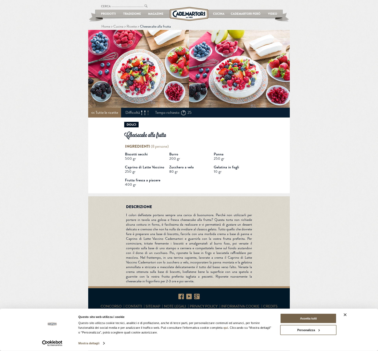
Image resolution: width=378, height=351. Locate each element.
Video (272, 14)
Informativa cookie (240, 306)
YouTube (189, 296)
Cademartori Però (245, 14)
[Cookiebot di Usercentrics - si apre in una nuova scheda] (52, 343)
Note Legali (175, 306)
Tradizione (132, 14)
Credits (270, 306)
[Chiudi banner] (345, 314)
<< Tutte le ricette (104, 112)
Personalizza (306, 330)
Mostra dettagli (88, 343)
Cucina (218, 14)
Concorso (111, 306)
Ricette (132, 26)
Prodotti (108, 14)
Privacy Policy (204, 306)
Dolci (131, 124)
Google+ (197, 296)
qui (225, 327)
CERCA (106, 6)
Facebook (181, 296)
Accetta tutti (308, 318)
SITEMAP (153, 306)
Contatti (133, 306)
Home (105, 26)
